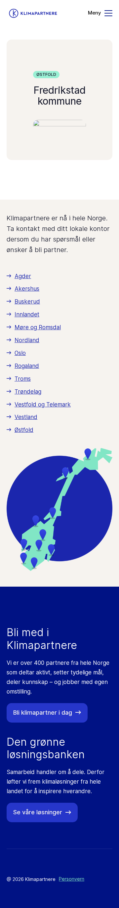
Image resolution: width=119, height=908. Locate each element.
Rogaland (27, 366)
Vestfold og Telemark (43, 404)
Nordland (27, 340)
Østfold (46, 74)
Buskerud (27, 301)
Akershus (27, 288)
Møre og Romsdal (38, 327)
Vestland (26, 417)
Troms (23, 378)
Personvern (71, 879)
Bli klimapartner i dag (42, 712)
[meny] (100, 13)
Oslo (20, 353)
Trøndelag (28, 391)
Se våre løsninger (37, 812)
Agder (23, 276)
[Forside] (33, 13)
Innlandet (27, 314)
